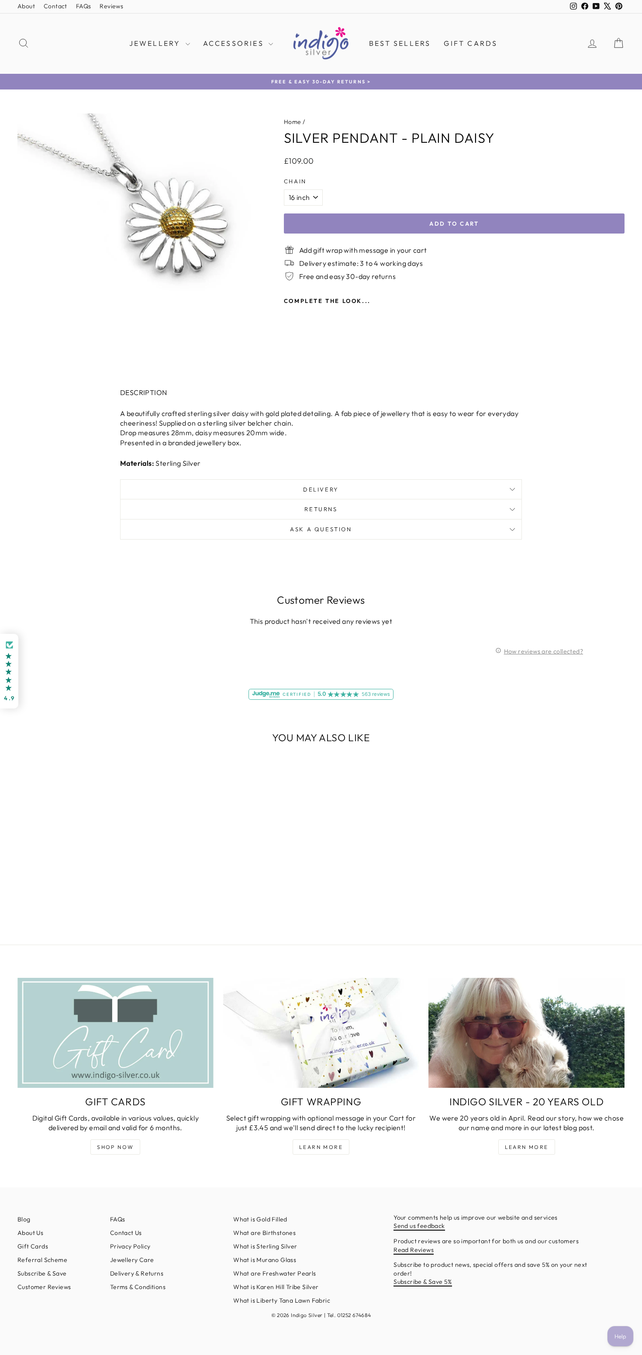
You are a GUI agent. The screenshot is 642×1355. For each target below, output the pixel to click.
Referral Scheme (42, 1260)
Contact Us (126, 1233)
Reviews (111, 6)
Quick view (90, 863)
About (26, 6)
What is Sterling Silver (265, 1246)
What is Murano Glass (264, 1260)
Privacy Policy (130, 1246)
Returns (320, 509)
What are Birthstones (264, 1233)
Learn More (321, 1147)
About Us (30, 1233)
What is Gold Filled (260, 1219)
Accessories (234, 43)
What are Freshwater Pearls (274, 1273)
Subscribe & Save (41, 1273)
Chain (295, 181)
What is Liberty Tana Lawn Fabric (281, 1300)
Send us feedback (419, 1226)
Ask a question (321, 529)
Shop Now (115, 1147)
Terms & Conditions (138, 1287)
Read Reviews (413, 1250)
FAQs (83, 6)
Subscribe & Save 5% (422, 1282)
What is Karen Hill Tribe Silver (275, 1287)
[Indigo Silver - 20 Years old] (526, 1033)
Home (292, 122)
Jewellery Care (132, 1260)
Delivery (321, 489)
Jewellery (156, 43)
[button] (9, 671)
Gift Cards (470, 43)
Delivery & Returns (136, 1273)
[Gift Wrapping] (321, 1033)
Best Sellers (400, 43)
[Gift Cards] (115, 1033)
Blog (24, 1219)
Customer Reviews (44, 1287)
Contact (55, 6)
